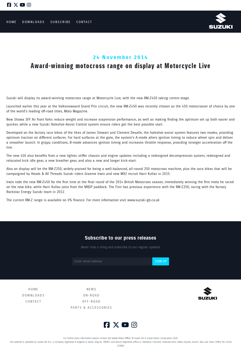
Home (33, 289)
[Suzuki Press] (221, 21)
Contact (33, 302)
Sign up (160, 261)
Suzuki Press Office (121, 338)
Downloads (33, 295)
